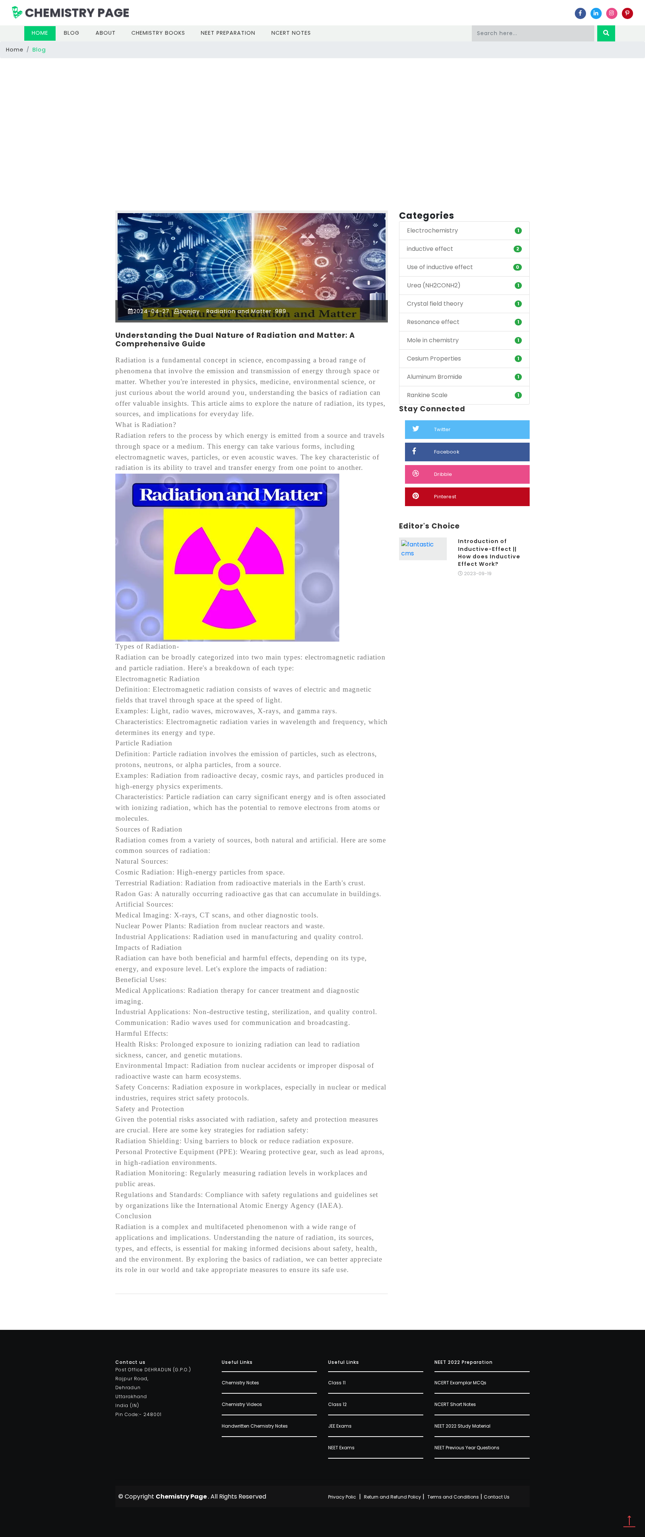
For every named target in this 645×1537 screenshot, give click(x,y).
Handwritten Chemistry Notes (255, 1426)
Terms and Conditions (453, 1497)
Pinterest (445, 496)
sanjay (190, 311)
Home (44, 33)
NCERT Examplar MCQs (460, 1382)
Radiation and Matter (238, 311)
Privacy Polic (342, 1497)
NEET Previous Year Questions (466, 1447)
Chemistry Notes (240, 1382)
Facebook (446, 451)
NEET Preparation (228, 33)
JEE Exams (340, 1426)
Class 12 (337, 1404)
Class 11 (337, 1382)
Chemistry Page (76, 12)
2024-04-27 (151, 311)
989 (279, 311)
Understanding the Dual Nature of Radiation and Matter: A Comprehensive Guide (235, 339)
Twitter (442, 429)
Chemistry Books (158, 33)
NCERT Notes (291, 33)
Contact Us (497, 1497)
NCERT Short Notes (455, 1404)
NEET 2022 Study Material (462, 1426)
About (106, 33)
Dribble (443, 474)
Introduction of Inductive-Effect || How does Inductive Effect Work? (489, 552)
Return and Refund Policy (392, 1497)
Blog (72, 33)
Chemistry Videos (242, 1404)
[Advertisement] (322, 116)
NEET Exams (341, 1447)
